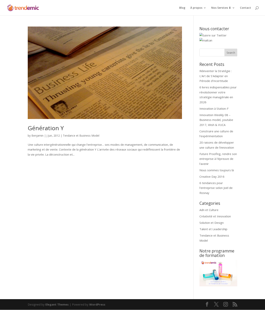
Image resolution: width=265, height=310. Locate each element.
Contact (245, 7)
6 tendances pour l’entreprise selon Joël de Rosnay (216, 188)
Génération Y (46, 128)
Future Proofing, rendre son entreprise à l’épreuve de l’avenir (218, 159)
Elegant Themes (57, 304)
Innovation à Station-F (214, 108)
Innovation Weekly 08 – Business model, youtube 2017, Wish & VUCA (216, 120)
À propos (196, 7)
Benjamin (37, 135)
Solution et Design (211, 223)
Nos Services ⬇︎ (221, 7)
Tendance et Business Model (81, 135)
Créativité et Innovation (215, 216)
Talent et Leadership (213, 229)
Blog (182, 7)
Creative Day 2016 (211, 176)
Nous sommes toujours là (216, 170)
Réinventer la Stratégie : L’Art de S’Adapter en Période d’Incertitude (215, 76)
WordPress (97, 304)
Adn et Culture (208, 210)
